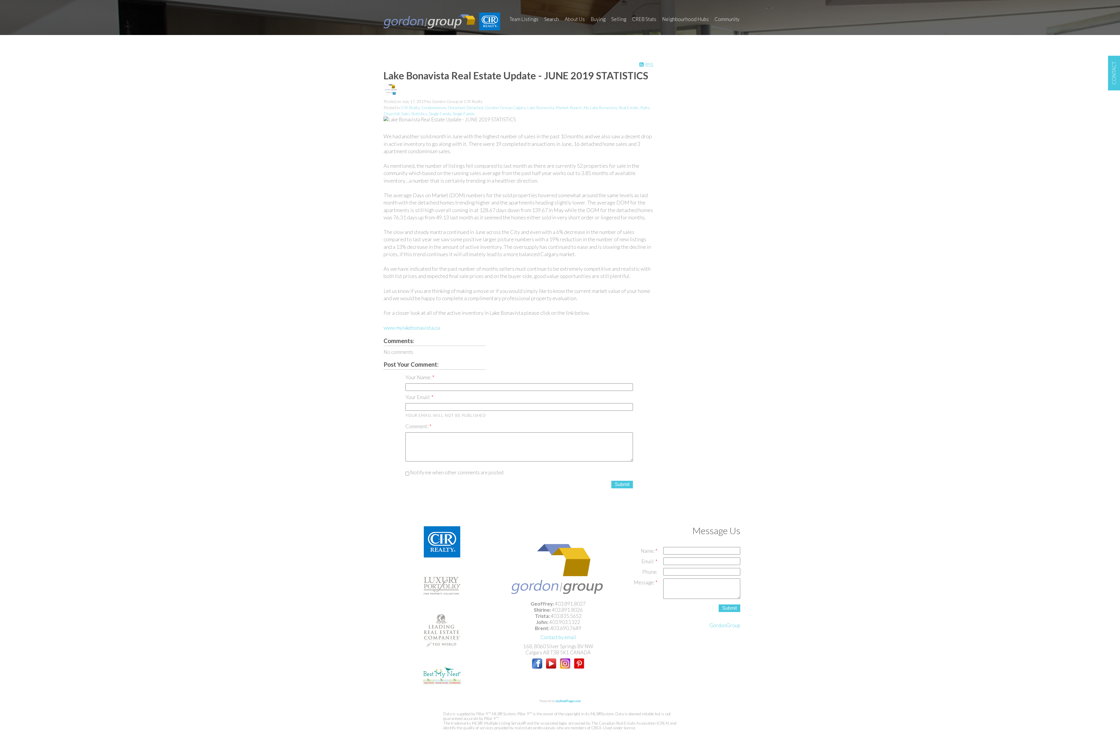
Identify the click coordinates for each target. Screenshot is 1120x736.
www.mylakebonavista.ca (412, 327)
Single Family (440, 113)
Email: (648, 561)
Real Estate (628, 107)
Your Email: (418, 397)
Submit (622, 484)
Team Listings (524, 19)
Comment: (417, 426)
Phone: (649, 572)
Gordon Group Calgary (505, 107)
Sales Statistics (414, 113)
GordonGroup (724, 625)
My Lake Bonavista (600, 107)
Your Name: (418, 377)
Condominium (433, 107)
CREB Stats (644, 19)
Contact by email (558, 637)
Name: (648, 551)
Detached (456, 107)
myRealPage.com (568, 701)
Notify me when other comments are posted (456, 472)
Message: (644, 582)
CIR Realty (410, 107)
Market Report (569, 107)
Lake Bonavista (540, 107)
